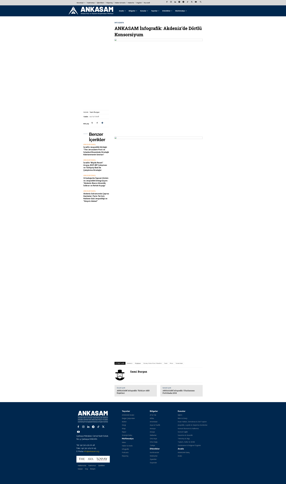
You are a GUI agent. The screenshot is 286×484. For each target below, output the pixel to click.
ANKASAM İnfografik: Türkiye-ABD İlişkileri (133, 391)
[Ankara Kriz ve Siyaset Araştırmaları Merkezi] (90, 10)
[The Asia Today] (93, 459)
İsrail (165, 363)
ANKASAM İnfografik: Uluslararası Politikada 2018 (179, 391)
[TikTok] (187, 2)
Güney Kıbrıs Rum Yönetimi (152, 363)
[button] (201, 2)
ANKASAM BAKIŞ (89, 144)
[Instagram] (170, 2)
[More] (102, 123)
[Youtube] (195, 2)
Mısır (171, 363)
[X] (191, 2)
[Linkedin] (175, 2)
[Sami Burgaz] (121, 375)
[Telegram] (183, 2)
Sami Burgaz (94, 112)
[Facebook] (166, 2)
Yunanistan (179, 363)
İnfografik (119, 22)
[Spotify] (179, 2)
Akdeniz (129, 363)
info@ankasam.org (91, 451)
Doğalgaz (138, 363)
